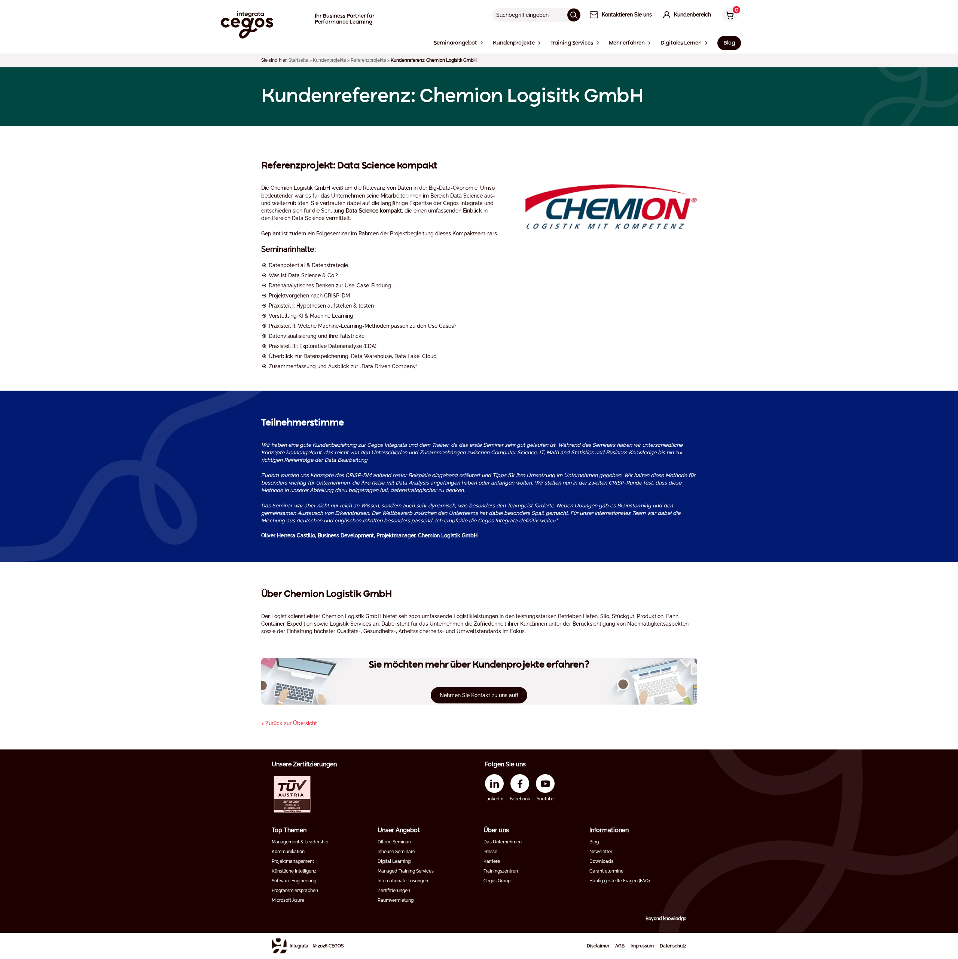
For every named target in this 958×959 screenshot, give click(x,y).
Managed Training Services (406, 871)
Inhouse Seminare (396, 851)
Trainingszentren (500, 871)
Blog (594, 842)
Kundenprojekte (329, 60)
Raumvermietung (396, 900)
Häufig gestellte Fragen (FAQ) (619, 880)
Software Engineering (294, 880)
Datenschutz (673, 946)
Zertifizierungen (394, 890)
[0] (727, 15)
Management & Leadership (300, 842)
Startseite (298, 60)
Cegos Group (496, 880)
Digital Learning (394, 861)
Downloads (601, 861)
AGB (620, 946)
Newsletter (600, 851)
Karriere (491, 861)
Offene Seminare (395, 842)
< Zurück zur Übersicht (289, 723)
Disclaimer (598, 946)
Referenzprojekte (368, 60)
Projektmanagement (293, 861)
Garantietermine (606, 871)
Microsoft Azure (288, 900)
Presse (490, 851)
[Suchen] (573, 14)
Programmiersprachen (295, 890)
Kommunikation (288, 851)
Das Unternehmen (502, 842)
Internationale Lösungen (403, 880)
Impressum (642, 946)
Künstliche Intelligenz (294, 871)
